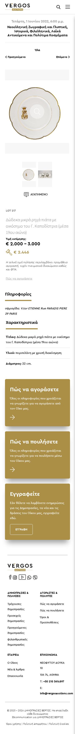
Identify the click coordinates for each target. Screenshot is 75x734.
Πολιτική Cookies (59, 723)
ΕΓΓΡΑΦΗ (21, 529)
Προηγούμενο (16, 57)
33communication (22, 717)
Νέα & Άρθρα (16, 669)
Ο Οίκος (13, 663)
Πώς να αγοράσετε (52, 604)
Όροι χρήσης (13, 723)
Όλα (37, 50)
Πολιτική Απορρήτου (35, 723)
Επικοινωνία (15, 676)
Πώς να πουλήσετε (52, 610)
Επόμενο (62, 57)
